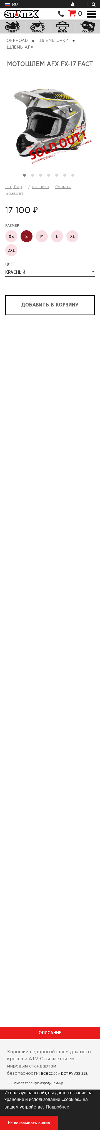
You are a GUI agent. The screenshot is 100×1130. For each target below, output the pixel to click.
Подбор (13, 187)
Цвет (10, 264)
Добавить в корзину (50, 305)
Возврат (14, 193)
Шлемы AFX (20, 47)
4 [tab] (50, 176)
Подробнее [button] (57, 1107)
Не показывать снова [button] (29, 1123)
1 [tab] (26, 176)
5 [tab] (58, 176)
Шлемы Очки (53, 40)
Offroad (17, 40)
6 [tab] (66, 176)
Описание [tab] (50, 1033)
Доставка (38, 187)
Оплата (63, 187)
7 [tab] (74, 176)
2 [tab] (34, 176)
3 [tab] (42, 176)
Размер (12, 225)
